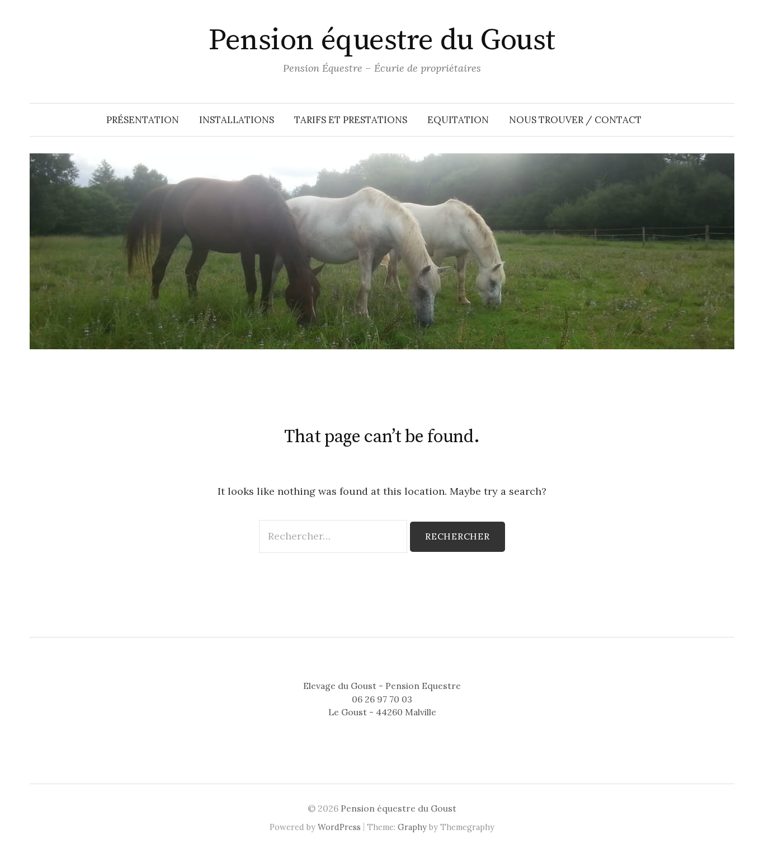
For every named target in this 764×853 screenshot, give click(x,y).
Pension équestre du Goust (382, 40)
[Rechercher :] (334, 535)
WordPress (339, 827)
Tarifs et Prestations (350, 120)
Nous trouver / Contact (575, 120)
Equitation (458, 120)
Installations (236, 120)
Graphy (412, 827)
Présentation (142, 120)
